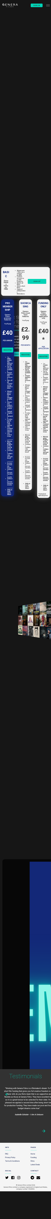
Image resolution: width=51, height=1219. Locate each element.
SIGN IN (36, 5)
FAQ (6, 1154)
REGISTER (8, 350)
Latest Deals (35, 1165)
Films (33, 1161)
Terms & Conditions (12, 1161)
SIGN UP (37, 281)
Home (33, 1154)
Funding (34, 1157)
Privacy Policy (10, 1157)
